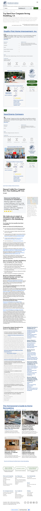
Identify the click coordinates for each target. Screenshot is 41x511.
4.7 (14, 174)
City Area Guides (18, 497)
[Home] (4, 3)
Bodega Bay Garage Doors (32, 358)
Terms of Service (30, 492)
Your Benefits (29, 477)
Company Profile (16, 101)
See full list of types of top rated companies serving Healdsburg (32, 389)
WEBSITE (33, 89)
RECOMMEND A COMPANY (20, 468)
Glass (28, 383)
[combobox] (10, 8)
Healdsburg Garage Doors (32, 331)
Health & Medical (18, 494)
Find (36, 8)
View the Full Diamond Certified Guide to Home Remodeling (16, 461)
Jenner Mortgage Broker (32, 357)
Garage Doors (30, 382)
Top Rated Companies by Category (7, 478)
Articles (16, 484)
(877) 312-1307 (13, 504)
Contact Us (29, 486)
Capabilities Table (17, 105)
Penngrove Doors (30, 345)
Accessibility (30, 495)
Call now (31, 157)
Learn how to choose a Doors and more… (11, 185)
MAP (30, 89)
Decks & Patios (30, 385)
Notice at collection (15, 509)
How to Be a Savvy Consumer (20, 480)
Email (32, 84)
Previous (4, 64)
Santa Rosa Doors (30, 347)
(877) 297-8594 (32, 81)
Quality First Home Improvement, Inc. (12, 253)
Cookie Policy (29, 494)
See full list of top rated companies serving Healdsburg (32, 373)
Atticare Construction (31, 365)
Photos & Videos (16, 102)
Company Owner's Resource (8, 492)
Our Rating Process (6, 479)
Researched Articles (17, 179)
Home (16, 492)
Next (37, 64)
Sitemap (4, 481)
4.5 (14, 98)
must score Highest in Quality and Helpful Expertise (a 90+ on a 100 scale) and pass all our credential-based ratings (14, 249)
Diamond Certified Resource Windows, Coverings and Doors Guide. (14, 236)
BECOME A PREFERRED (8, 468)
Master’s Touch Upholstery (32, 366)
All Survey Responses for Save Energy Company (14, 359)
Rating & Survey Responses (18, 100)
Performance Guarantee (18, 240)
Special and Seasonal (19, 496)
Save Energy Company (19, 252)
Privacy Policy (29, 493)
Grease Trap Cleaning (31, 384)
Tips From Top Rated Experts (20, 479)
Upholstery (29, 386)
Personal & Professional (19, 495)
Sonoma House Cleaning (32, 359)
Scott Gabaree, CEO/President (9, 93)
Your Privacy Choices (23, 509)
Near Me (4, 480)
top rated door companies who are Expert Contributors (13, 239)
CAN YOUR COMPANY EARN (32, 468)
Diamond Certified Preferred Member (15, 280)
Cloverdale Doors (30, 344)
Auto (16, 493)
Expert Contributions (8, 95)
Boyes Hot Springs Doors (32, 346)
